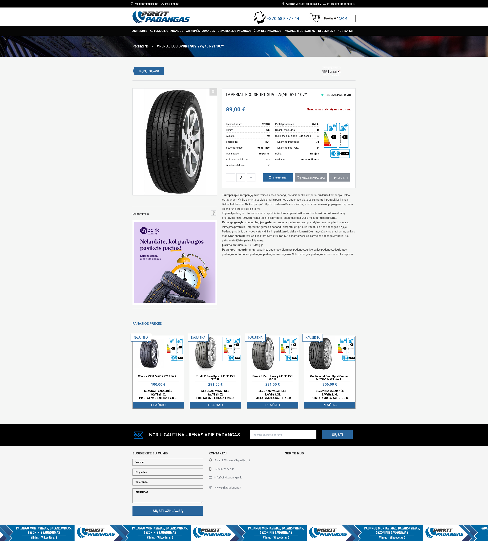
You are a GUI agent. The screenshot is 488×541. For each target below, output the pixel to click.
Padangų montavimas (299, 30)
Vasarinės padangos (200, 30)
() (147, 3)
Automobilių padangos (166, 30)
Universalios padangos (234, 30)
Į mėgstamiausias (312, 177)
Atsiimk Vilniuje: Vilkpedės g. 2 (304, 3)
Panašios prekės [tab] (147, 324)
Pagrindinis (139, 30)
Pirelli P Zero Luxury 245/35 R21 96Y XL (272, 378)
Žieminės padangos (267, 30)
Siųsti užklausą (168, 511)
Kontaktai (345, 30)
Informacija (326, 30)
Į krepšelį (279, 177)
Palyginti (340, 177)
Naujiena (141, 337)
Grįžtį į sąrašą (149, 71)
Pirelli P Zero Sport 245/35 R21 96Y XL (215, 378)
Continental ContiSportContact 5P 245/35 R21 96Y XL (329, 378)
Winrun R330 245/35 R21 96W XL (158, 376)
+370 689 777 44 (283, 18)
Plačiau (158, 405)
